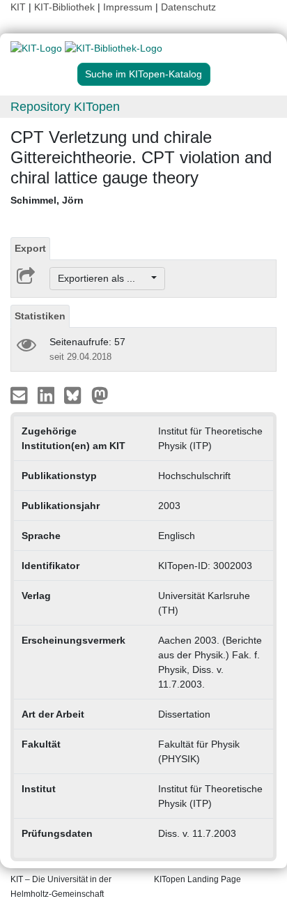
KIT (18, 7)
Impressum (128, 7)
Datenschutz (188, 7)
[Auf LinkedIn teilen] (48, 394)
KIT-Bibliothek (66, 7)
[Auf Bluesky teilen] (76, 394)
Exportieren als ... (103, 278)
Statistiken (40, 315)
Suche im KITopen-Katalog (143, 74)
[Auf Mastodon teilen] (100, 394)
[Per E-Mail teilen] (20, 394)
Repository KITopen (65, 107)
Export (30, 248)
